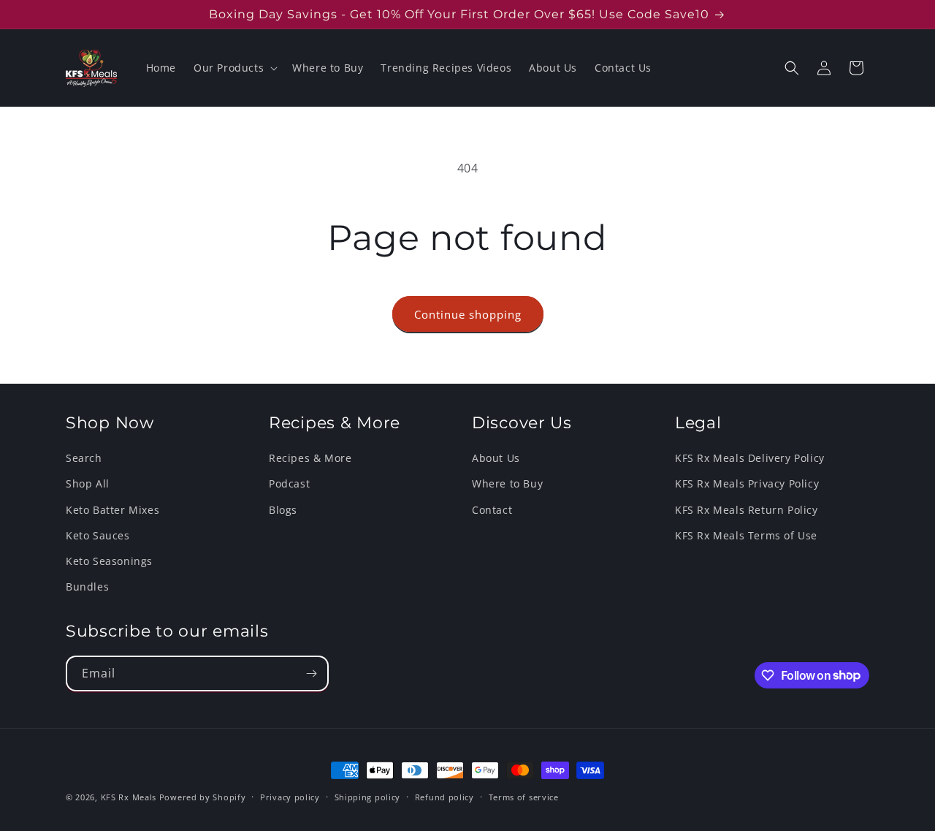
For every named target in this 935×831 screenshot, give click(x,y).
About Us (496, 458)
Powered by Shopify (202, 797)
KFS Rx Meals (128, 797)
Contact (492, 509)
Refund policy (444, 796)
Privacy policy (290, 796)
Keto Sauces (98, 535)
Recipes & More (310, 458)
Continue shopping (468, 314)
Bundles (87, 586)
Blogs (283, 509)
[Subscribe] (311, 673)
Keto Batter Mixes (112, 509)
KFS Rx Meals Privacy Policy (747, 483)
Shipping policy (368, 796)
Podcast (289, 483)
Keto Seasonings (109, 560)
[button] (234, 68)
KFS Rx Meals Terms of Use (746, 535)
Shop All (88, 483)
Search (84, 458)
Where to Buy (507, 483)
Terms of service (524, 796)
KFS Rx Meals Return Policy (746, 509)
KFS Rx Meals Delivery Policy (750, 458)
